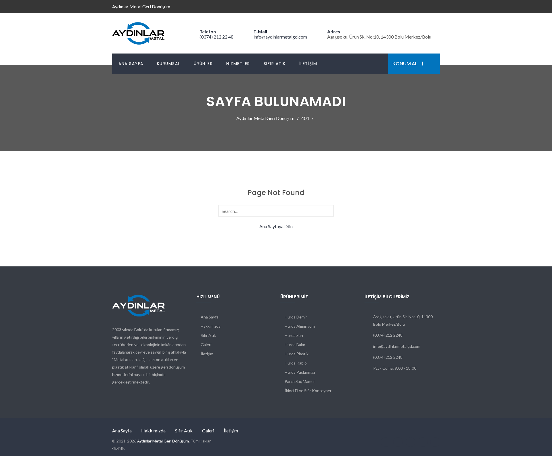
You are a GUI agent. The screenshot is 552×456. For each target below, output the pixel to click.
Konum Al (404, 63)
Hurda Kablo (296, 362)
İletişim (308, 63)
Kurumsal (168, 63)
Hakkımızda (211, 326)
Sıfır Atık (275, 63)
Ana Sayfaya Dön (276, 226)
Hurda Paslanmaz (300, 372)
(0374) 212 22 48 (216, 36)
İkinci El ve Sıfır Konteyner (308, 390)
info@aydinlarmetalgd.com (280, 36)
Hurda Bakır (295, 344)
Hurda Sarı (294, 335)
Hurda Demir (296, 316)
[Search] (328, 211)
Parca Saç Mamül (300, 381)
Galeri (206, 344)
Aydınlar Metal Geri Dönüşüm (163, 440)
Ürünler (203, 63)
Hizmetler (238, 63)
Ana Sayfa (130, 63)
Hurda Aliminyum (300, 326)
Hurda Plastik (296, 353)
